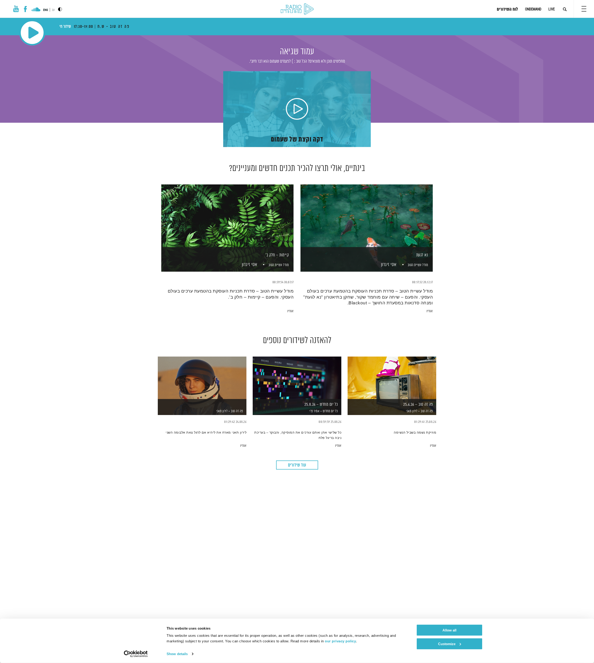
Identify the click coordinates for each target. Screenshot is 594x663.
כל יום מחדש (330, 411)
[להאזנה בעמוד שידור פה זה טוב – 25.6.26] (392, 378)
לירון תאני (411, 411)
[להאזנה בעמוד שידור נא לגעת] (366, 220)
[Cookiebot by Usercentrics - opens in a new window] (136, 653)
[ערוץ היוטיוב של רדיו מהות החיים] (16, 8)
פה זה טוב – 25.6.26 (418, 404)
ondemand (533, 9)
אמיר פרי (314, 411)
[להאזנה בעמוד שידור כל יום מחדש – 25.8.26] (297, 378)
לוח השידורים (507, 9)
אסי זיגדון (388, 264)
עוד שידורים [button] (297, 465)
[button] (583, 9)
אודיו (429, 311)
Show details (177, 654)
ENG (45, 10)
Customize (446, 644)
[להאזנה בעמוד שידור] (202, 378)
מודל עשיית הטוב (418, 265)
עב (53, 10)
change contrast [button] (60, 9)
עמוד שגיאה (297, 52)
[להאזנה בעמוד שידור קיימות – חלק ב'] (227, 220)
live (552, 9)
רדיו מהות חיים (297, 9)
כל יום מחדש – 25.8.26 (321, 404)
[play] (297, 109)
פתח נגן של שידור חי (32, 32)
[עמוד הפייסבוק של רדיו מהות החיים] (25, 9)
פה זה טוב (427, 411)
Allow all (449, 630)
